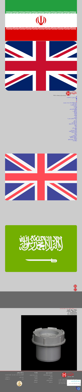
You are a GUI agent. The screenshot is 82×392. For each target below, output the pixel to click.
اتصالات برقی (74, 132)
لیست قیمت (50, 378)
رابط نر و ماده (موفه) (73, 131)
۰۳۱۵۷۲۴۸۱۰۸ (7, 377)
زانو (76, 119)
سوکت (75, 125)
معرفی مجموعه (73, 104)
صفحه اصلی (74, 103)
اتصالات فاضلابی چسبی (72, 118)
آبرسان (75, 114)
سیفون (75, 124)
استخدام (75, 138)
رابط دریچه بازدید (74, 130)
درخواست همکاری (73, 136)
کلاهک (76, 129)
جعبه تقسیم (75, 135)
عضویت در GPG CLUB (72, 139)
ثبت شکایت (50, 382)
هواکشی (75, 115)
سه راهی (75, 120)
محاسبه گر (35, 382)
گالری (76, 108)
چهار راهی (75, 121)
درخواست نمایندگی (73, 137)
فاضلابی (75, 113)
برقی (76, 116)
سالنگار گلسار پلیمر (73, 109)
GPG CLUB (70, 102)
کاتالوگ (75, 110)
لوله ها (75, 112)
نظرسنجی (35, 376)
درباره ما (75, 105)
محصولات (75, 111)
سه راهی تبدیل (74, 122)
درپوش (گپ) (74, 128)
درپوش (75, 133)
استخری (75, 117)
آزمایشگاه (35, 380)
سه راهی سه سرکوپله (73, 123)
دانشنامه (36, 378)
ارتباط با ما (75, 140)
